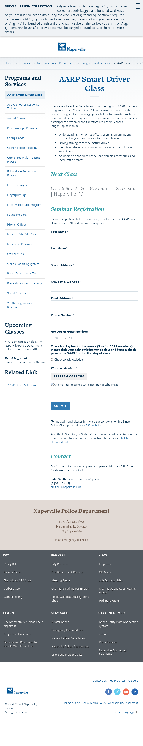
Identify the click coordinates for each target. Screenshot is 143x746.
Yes (56, 338)
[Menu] (7, 47)
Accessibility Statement (123, 703)
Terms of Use (71, 703)
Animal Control (17, 118)
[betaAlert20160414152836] (138, 5)
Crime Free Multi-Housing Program (23, 159)
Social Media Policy (94, 703)
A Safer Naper (60, 622)
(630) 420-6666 (71, 531)
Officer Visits (15, 254)
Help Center (117, 680)
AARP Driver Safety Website (25, 385)
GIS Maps (105, 572)
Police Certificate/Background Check (70, 598)
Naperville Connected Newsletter (113, 652)
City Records (59, 564)
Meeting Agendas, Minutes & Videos (117, 590)
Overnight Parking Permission (70, 588)
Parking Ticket (13, 572)
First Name (58, 232)
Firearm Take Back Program (24, 204)
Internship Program (19, 244)
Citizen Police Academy (22, 147)
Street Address (61, 265)
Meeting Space (60, 580)
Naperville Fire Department (68, 638)
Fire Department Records (67, 572)
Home (8, 63)
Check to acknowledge (68, 359)
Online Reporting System (23, 263)
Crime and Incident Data (66, 654)
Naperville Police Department (55, 63)
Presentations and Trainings (24, 283)
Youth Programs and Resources (20, 305)
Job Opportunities (111, 580)
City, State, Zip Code (65, 282)
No (70, 338)
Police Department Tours (23, 273)
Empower (105, 564)
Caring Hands (15, 138)
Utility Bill (10, 564)
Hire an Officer (16, 224)
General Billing (13, 596)
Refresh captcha (69, 376)
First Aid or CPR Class (17, 580)
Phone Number (61, 315)
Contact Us (100, 680)
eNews (103, 634)
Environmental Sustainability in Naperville (23, 624)
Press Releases (108, 642)
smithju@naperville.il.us (66, 487)
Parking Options (109, 600)
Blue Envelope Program (22, 128)
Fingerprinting (16, 195)
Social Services (16, 293)
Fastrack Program (18, 185)
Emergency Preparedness (67, 630)
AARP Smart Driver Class (24, 94)
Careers (133, 680)
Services (25, 63)
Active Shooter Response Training (23, 106)
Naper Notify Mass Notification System (118, 624)
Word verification (63, 368)
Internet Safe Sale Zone (22, 234)
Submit (60, 406)
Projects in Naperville (17, 634)
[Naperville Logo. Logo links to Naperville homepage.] (71, 46)
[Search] (136, 46)
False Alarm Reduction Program (21, 173)
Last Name (58, 248)
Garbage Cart (12, 588)
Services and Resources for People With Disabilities (21, 644)
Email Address (61, 298)
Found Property (17, 214)
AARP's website (91, 425)
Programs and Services (96, 63)
